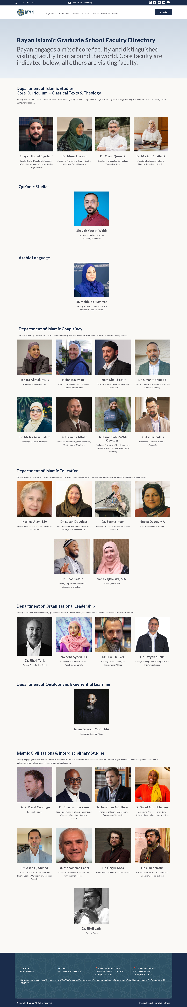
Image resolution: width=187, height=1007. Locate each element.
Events (115, 13)
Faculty (85, 13)
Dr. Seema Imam (113, 521)
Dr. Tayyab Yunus (152, 657)
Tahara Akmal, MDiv (34, 379)
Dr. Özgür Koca (113, 868)
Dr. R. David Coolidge (35, 807)
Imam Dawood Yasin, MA (91, 729)
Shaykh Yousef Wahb (91, 230)
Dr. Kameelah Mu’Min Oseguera (113, 438)
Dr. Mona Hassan (74, 156)
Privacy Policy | (146, 1003)
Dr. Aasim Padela (152, 437)
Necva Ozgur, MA (152, 521)
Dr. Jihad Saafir (72, 579)
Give (94, 13)
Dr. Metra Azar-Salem (34, 437)
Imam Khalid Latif (113, 379)
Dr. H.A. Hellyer (113, 657)
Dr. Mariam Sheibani (150, 156)
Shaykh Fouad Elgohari (36, 156)
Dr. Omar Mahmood (152, 379)
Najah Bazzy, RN (74, 379)
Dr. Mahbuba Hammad (91, 302)
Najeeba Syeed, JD (74, 657)
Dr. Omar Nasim (152, 868)
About (104, 13)
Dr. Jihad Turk (35, 660)
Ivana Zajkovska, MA (111, 579)
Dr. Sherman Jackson (74, 807)
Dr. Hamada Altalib (73, 437)
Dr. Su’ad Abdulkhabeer (152, 807)
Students (75, 13)
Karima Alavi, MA (34, 521)
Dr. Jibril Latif (91, 928)
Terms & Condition (161, 1003)
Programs (49, 13)
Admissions (64, 13)
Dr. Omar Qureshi (112, 156)
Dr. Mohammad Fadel (74, 868)
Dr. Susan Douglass (74, 521)
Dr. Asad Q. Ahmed (34, 868)
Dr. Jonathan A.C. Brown (113, 807)
